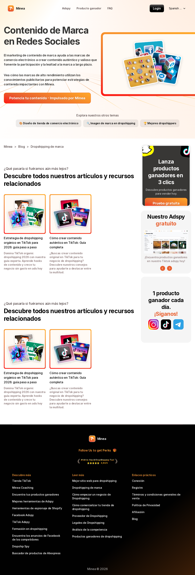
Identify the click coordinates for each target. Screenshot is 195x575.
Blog (21, 146)
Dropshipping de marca (47, 146)
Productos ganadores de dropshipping (97, 536)
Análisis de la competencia (89, 529)
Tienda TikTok (21, 480)
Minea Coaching (22, 487)
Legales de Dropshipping (88, 522)
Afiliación (138, 512)
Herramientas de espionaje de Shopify (37, 508)
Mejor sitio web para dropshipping (94, 480)
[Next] (169, 268)
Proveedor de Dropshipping (89, 515)
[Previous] (162, 268)
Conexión (138, 480)
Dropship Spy (20, 546)
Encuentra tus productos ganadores (35, 494)
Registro (137, 487)
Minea (8, 146)
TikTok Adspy (21, 522)
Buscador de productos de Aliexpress (36, 553)
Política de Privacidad (146, 505)
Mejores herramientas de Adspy (33, 501)
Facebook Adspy (23, 515)
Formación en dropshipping (29, 528)
